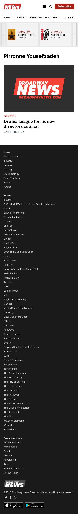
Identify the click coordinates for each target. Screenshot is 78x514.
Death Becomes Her (14, 234)
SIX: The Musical (12, 338)
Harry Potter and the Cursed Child (21, 269)
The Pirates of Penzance (17, 403)
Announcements (12, 156)
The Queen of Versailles (17, 407)
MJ (5, 295)
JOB (6, 286)
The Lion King (11, 390)
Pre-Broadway (11, 173)
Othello (7, 321)
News (7, 17)
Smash (7, 342)
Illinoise (8, 282)
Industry (10, 116)
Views (20, 17)
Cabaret (8, 221)
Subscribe (64, 6)
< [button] (3, 34)
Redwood (9, 329)
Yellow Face (10, 429)
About (7, 451)
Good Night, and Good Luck (18, 251)
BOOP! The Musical (14, 212)
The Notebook (11, 394)
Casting (8, 169)
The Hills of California (15, 381)
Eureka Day (10, 243)
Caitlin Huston (14, 132)
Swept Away (10, 364)
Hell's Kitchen (11, 273)
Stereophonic (11, 351)
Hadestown (10, 260)
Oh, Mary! (9, 312)
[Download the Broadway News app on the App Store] (13, 505)
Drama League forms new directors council (29, 124)
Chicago (8, 225)
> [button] (75, 34)
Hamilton (8, 264)
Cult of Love (10, 230)
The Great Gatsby (13, 377)
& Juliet (7, 199)
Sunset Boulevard (13, 360)
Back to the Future (13, 217)
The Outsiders (11, 399)
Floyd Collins (10, 247)
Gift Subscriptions (13, 442)
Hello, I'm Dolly (11, 277)
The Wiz (8, 416)
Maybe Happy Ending (15, 299)
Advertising (10, 459)
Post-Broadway (12, 178)
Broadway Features (43, 17)
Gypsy (7, 256)
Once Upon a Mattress (16, 316)
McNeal (8, 303)
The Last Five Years (14, 386)
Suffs (6, 355)
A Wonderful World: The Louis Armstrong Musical (30, 204)
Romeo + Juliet (12, 334)
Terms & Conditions (14, 468)
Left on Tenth (11, 290)
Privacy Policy (11, 472)
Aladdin (8, 208)
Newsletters (10, 446)
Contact (8, 455)
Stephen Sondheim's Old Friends (21, 347)
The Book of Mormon (15, 373)
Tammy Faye (10, 368)
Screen (7, 182)
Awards (7, 186)
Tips (6, 464)
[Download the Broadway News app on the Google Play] (34, 505)
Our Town (9, 325)
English (7, 238)
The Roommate (12, 412)
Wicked (8, 425)
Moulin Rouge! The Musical (18, 308)
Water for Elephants (14, 420)
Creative (8, 165)
